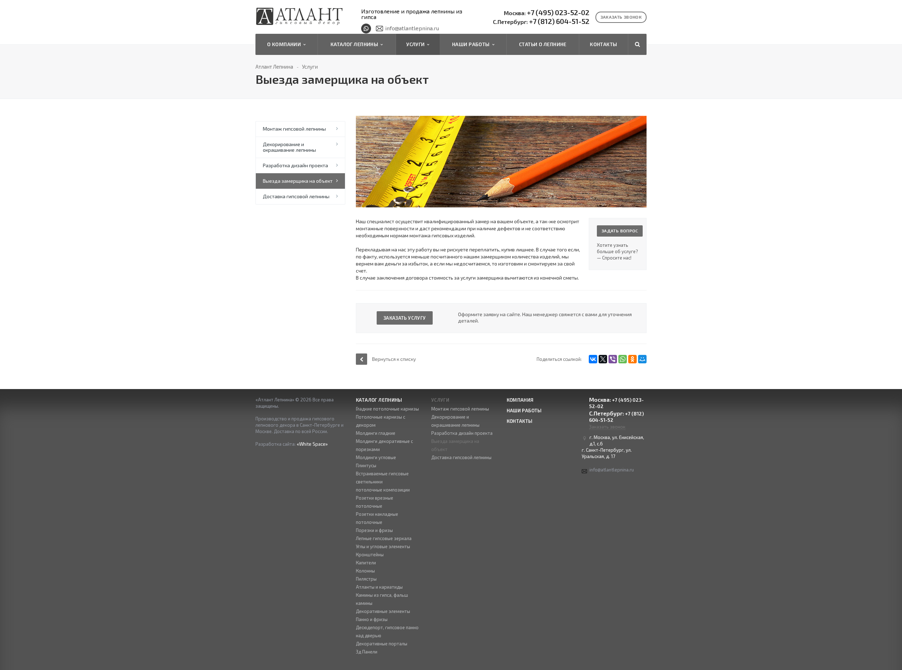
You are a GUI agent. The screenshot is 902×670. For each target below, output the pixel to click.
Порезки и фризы (374, 530)
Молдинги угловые (376, 457)
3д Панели (366, 652)
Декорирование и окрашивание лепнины (289, 147)
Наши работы (472, 44)
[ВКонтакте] (593, 359)
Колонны (365, 571)
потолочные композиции (383, 490)
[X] (603, 359)
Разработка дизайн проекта (295, 165)
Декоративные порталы (381, 643)
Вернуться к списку (394, 359)
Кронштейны (370, 554)
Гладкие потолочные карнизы (387, 409)
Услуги (416, 44)
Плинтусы (366, 465)
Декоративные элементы (383, 611)
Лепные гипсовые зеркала (384, 538)
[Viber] (612, 359)
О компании (285, 44)
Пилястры (366, 579)
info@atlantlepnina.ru (412, 28)
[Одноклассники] (632, 359)
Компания (520, 400)
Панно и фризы (372, 619)
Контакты (603, 44)
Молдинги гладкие (375, 433)
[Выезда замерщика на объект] (501, 119)
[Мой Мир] (642, 359)
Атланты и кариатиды (379, 587)
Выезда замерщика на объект (298, 181)
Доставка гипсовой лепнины (296, 196)
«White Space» (312, 444)
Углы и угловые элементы (383, 546)
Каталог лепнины (355, 44)
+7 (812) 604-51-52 (541, 21)
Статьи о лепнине (543, 44)
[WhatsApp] (622, 359)
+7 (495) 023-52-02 (546, 13)
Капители (366, 562)
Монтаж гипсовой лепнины (294, 129)
